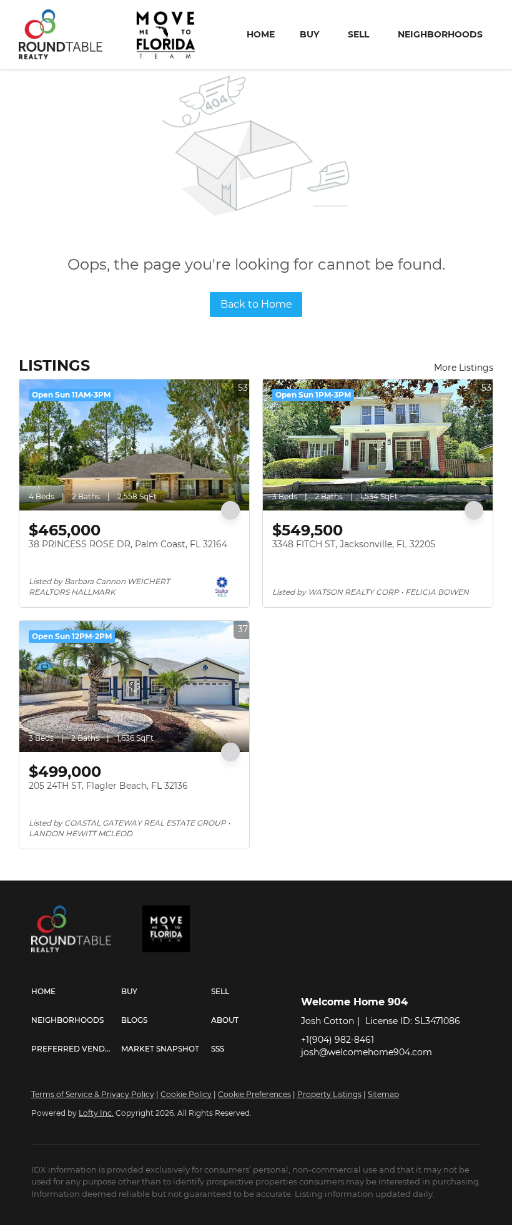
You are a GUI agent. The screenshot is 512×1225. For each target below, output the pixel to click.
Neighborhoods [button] (440, 34)
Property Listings (329, 1094)
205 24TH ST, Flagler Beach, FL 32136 (108, 785)
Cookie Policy (186, 1094)
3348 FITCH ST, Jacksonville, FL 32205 (353, 544)
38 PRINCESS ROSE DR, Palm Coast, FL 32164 (128, 544)
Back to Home (256, 304)
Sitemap (383, 1094)
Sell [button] (358, 34)
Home (261, 34)
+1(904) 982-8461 (337, 1039)
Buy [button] (309, 34)
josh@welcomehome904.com (366, 1052)
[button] (76, 991)
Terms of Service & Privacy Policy (92, 1094)
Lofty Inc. (96, 1113)
